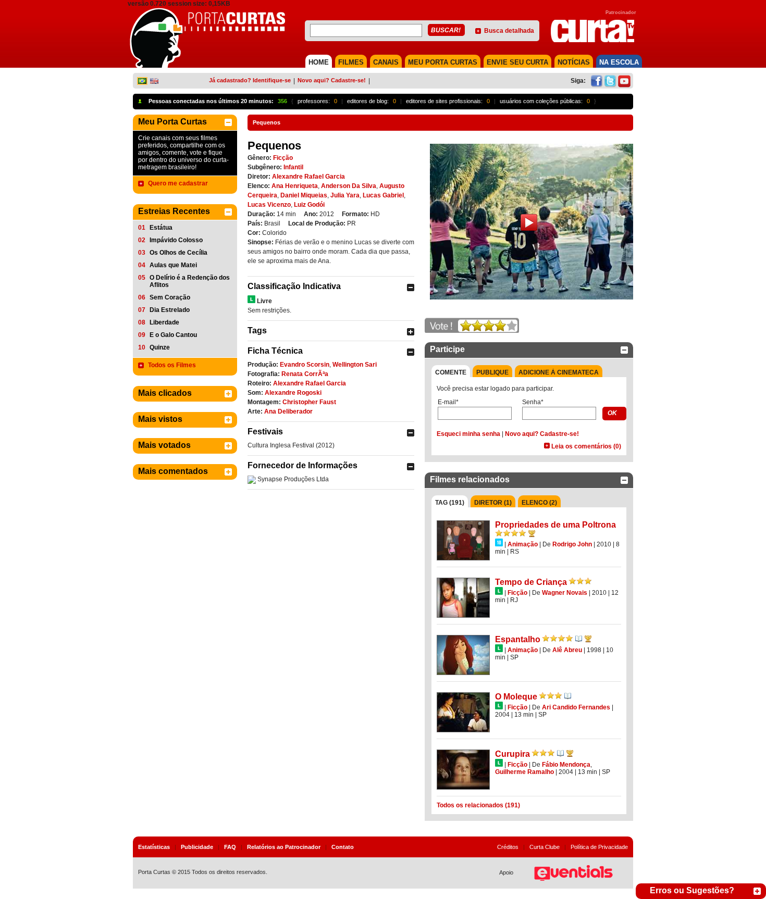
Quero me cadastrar (178, 183)
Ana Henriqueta (294, 186)
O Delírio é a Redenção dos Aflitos (190, 281)
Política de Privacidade (599, 847)
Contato (342, 847)
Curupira (512, 754)
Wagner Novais (564, 592)
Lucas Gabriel (383, 195)
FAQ (230, 847)
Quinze (160, 347)
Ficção (283, 157)
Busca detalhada (509, 30)
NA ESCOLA (619, 62)
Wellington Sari (354, 364)
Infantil (293, 167)
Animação (523, 544)
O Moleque (516, 696)
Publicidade (197, 847)
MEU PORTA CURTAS (442, 62)
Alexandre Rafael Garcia (308, 176)
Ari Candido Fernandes (576, 707)
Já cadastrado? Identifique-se (250, 80)
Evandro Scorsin (304, 364)
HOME (318, 62)
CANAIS (386, 62)
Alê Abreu (567, 650)
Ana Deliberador (288, 411)
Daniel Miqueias (303, 195)
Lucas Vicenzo (269, 204)
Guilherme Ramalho (524, 772)
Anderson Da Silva (348, 186)
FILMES (351, 62)
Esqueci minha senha (468, 434)
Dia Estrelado (170, 310)
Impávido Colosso (176, 240)
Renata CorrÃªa (304, 374)
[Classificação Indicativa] (251, 299)
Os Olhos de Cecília (178, 252)
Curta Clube (544, 847)
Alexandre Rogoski (293, 392)
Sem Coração (170, 297)
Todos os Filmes (172, 365)
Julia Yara (345, 195)
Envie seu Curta (517, 62)
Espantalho (517, 639)
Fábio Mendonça (566, 764)
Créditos (507, 847)
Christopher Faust (309, 402)
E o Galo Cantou (173, 335)
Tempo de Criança (531, 582)
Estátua (161, 227)
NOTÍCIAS (574, 62)
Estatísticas (154, 847)
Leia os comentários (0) (586, 446)
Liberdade (164, 322)
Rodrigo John (572, 544)
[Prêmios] (532, 533)
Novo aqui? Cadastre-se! (332, 80)
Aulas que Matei (173, 265)
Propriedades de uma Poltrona (555, 524)
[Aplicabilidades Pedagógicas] (579, 638)
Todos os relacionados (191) (478, 805)
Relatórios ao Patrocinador (283, 847)
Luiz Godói (309, 204)
